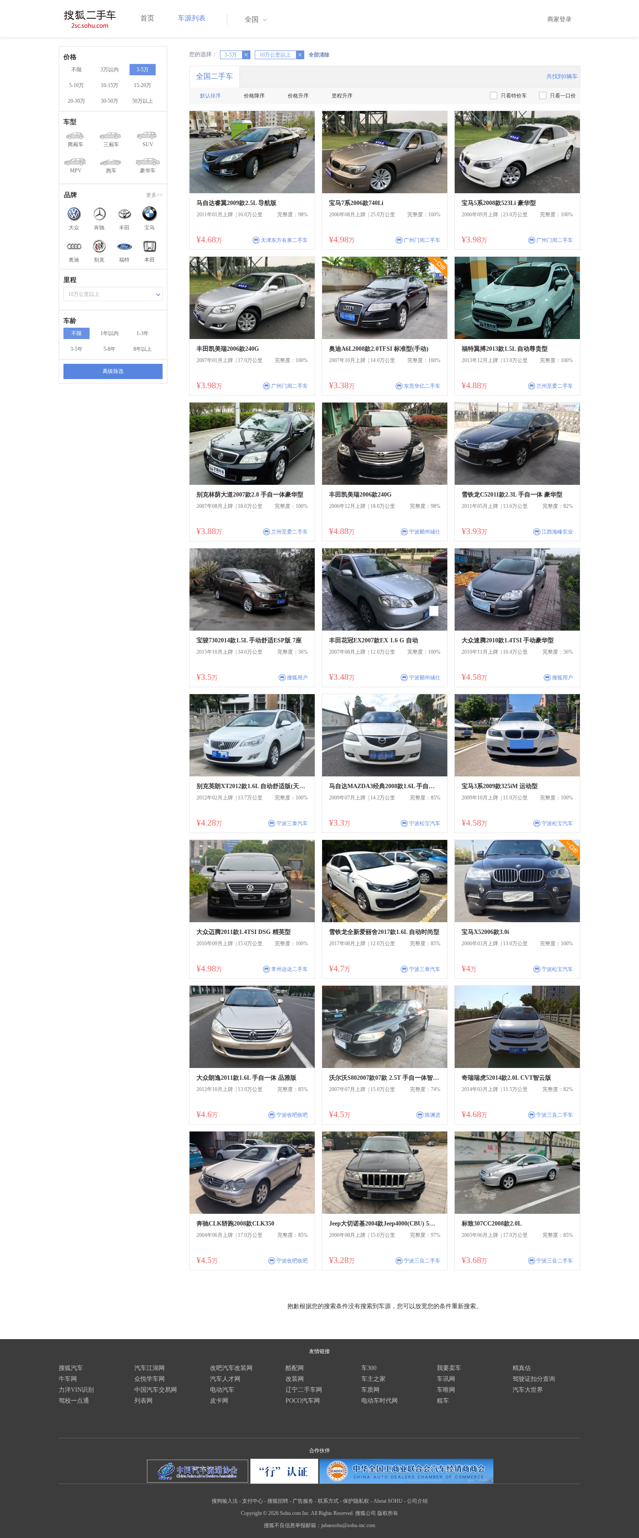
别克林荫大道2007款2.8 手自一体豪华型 (249, 494)
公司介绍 (417, 1501)
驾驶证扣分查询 (534, 1379)
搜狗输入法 (225, 1501)
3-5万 (142, 70)
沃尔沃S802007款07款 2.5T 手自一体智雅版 (384, 1078)
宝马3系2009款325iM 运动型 (500, 786)
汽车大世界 (528, 1390)
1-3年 (142, 333)
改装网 (295, 1379)
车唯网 (446, 1390)
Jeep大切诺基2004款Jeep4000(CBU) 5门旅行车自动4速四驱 (384, 1223)
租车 (443, 1400)
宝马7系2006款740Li (356, 203)
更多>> (154, 195)
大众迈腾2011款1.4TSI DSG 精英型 (243, 932)
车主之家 (373, 1379)
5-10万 (76, 85)
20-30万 (76, 101)
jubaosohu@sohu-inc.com (348, 1525)
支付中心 (252, 1501)
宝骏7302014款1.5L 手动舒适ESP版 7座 (249, 640)
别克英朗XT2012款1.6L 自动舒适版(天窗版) (252, 786)
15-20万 (142, 85)
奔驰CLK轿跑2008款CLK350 (235, 1223)
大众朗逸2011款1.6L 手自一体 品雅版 (246, 1078)
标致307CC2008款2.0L (492, 1223)
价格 (70, 57)
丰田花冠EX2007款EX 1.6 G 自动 (373, 640)
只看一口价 (563, 96)
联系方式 (328, 1501)
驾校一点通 (74, 1400)
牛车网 (68, 1379)
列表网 (143, 1400)
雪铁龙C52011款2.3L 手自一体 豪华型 (512, 494)
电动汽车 (222, 1390)
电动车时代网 (379, 1400)
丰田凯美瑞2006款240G (227, 349)
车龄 (70, 320)
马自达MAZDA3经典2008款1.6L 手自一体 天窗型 (384, 786)
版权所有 (387, 1513)
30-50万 (109, 101)
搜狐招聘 (277, 1501)
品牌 (70, 194)
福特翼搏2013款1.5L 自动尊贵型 (505, 349)
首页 (147, 18)
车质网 (370, 1390)
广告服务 (303, 1501)
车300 (368, 1368)
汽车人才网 (225, 1379)
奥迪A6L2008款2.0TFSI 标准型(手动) (379, 349)
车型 (70, 121)
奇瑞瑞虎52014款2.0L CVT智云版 (506, 1078)
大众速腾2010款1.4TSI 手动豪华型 (508, 640)
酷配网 (295, 1368)
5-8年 (109, 349)
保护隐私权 (356, 1501)
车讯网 (446, 1379)
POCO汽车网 (303, 1400)
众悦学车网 (149, 1379)
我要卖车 (449, 1368)
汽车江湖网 (149, 1368)
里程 (70, 279)
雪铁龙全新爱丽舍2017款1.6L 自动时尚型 (384, 932)
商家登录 (559, 19)
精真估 (522, 1368)
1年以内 (109, 333)
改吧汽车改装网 (231, 1368)
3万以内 (109, 70)
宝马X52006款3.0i (485, 932)
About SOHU (388, 1501)
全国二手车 (214, 76)
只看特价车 (514, 96)
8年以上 (142, 349)
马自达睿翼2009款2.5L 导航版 (236, 203)
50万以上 (142, 101)
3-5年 (76, 349)
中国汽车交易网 (155, 1390)
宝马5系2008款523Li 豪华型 (499, 203)
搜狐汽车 (71, 1368)
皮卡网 (219, 1400)
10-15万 (109, 85)
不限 (76, 70)
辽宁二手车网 (304, 1390)
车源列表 (192, 18)
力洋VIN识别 (76, 1390)
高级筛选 (113, 371)
